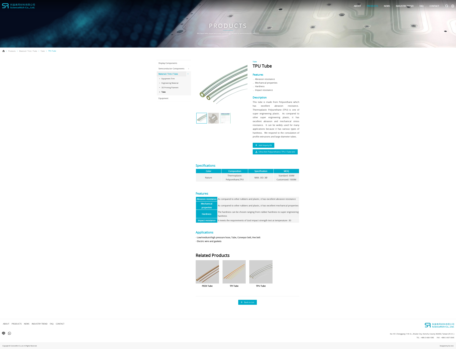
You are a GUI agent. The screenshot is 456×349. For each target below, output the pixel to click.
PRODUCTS (372, 6)
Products (12, 51)
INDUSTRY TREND (405, 6)
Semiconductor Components (171, 68)
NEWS (387, 6)
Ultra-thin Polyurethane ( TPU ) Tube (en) (277, 151)
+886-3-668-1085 (427, 337)
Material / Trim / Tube (28, 51)
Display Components (168, 63)
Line (3, 333)
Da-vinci (451, 346)
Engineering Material (170, 83)
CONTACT (434, 6)
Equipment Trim (168, 78)
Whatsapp (9, 333)
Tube (43, 51)
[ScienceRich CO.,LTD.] (18, 6)
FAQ (422, 6)
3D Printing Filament (170, 87)
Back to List (249, 302)
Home (3, 51)
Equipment (163, 98)
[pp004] (221, 86)
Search (446, 6)
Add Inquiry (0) (265, 145)
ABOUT (357, 6)
